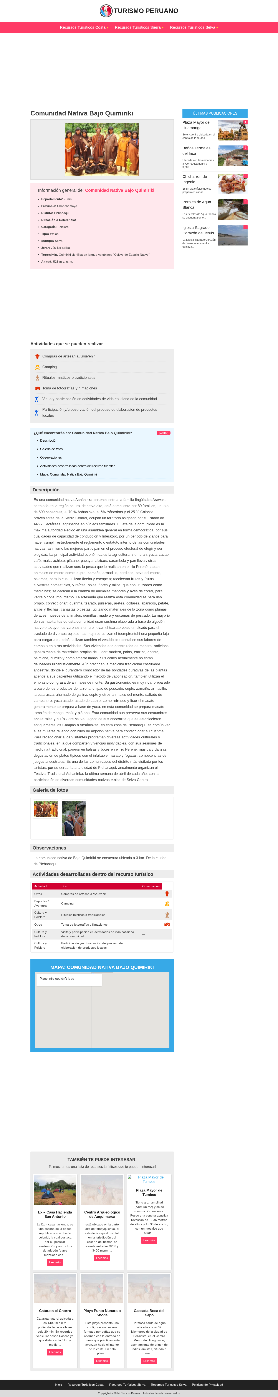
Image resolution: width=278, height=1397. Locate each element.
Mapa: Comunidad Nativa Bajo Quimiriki (68, 474)
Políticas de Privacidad (207, 1384)
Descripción (48, 440)
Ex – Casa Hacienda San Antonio (55, 1214)
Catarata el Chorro (55, 1311)
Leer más (55, 1262)
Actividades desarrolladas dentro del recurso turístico (77, 466)
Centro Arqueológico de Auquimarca (102, 1214)
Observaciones (51, 457)
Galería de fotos (51, 449)
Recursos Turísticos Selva (192, 27)
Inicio (58, 1384)
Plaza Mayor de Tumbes (149, 1192)
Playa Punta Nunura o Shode (102, 1313)
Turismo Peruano (146, 10)
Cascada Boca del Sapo (149, 1313)
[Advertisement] (139, 63)
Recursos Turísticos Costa (83, 27)
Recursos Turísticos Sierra (138, 27)
